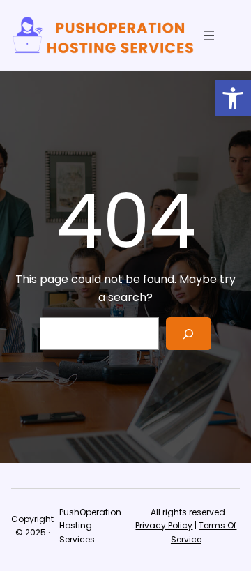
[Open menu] (209, 35)
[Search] (188, 333)
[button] (233, 98)
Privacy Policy (163, 525)
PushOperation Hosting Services (90, 525)
